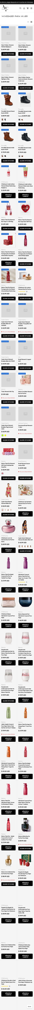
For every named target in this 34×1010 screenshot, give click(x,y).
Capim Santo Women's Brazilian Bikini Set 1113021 (8, 360)
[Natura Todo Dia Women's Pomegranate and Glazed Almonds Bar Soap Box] (8, 240)
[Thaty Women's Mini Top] (8, 380)
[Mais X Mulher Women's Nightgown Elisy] (8, 65)
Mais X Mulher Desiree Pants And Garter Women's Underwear (25, 79)
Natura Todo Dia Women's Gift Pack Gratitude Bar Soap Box (8, 465)
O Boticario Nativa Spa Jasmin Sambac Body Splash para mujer (24, 946)
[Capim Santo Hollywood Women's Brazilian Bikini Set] (25, 526)
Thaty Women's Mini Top (7, 391)
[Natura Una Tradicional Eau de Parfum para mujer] (8, 933)
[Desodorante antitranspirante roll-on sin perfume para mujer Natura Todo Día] (8, 675)
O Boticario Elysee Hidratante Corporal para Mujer (8, 615)
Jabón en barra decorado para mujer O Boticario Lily (25, 981)
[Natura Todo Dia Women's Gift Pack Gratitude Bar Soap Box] (8, 452)
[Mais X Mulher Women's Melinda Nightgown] (8, 33)
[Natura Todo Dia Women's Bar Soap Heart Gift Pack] (25, 208)
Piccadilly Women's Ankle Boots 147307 (24, 112)
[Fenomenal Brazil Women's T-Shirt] (25, 414)
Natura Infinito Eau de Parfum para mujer (24, 837)
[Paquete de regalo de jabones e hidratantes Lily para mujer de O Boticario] (8, 896)
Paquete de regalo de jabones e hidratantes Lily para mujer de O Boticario (8, 909)
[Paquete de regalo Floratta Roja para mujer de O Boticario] (25, 860)
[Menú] (31, 8)
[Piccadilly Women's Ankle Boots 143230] (25, 136)
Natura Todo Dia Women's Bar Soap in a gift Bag (8, 220)
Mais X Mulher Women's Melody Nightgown (24, 46)
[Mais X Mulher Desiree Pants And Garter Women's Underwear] (25, 65)
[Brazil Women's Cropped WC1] (25, 348)
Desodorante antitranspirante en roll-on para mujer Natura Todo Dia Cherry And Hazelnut (25, 689)
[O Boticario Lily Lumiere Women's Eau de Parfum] (25, 276)
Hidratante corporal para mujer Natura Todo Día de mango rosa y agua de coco (8, 765)
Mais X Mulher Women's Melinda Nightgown (7, 46)
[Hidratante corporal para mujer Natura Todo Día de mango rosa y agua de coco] (8, 751)
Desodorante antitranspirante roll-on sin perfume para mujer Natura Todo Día (7, 689)
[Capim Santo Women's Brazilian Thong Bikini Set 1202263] (25, 310)
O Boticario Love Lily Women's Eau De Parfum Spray (7, 539)
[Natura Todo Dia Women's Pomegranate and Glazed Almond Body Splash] (25, 240)
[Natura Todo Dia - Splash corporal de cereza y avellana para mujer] (8, 824)
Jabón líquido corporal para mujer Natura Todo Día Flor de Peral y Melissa (8, 726)
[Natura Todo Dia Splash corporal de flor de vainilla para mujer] (8, 563)
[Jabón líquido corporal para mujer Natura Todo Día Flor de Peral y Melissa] (8, 712)
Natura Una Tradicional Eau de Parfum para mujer (8, 945)
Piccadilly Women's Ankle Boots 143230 (24, 148)
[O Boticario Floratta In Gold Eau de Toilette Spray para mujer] (8, 969)
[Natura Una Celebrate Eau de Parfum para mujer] (8, 860)
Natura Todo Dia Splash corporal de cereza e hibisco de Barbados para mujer (25, 766)
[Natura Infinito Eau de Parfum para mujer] (25, 824)
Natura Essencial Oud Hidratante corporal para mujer (25, 615)
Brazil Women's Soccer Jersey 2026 (24, 464)
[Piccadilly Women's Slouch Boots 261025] (8, 100)
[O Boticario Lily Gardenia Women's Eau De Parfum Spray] (25, 490)
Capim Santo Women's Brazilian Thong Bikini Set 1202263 (24, 323)
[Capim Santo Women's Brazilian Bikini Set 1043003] (8, 310)
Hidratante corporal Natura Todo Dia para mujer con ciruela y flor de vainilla (24, 577)
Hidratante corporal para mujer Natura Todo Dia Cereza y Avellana (25, 802)
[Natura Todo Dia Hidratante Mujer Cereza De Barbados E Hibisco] (8, 789)
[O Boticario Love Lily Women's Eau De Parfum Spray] (8, 526)
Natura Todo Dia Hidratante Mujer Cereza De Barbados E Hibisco (7, 802)
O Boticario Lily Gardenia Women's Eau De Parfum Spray (24, 503)
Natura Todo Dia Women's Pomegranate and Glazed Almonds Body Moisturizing (8, 289)
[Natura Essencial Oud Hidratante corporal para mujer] (25, 602)
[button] (28, 8)
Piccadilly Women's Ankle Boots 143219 (7, 148)
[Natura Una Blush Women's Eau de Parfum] (25, 380)
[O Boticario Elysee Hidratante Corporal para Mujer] (8, 602)
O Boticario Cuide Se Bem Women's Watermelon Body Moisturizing (25, 185)
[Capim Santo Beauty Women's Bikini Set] (8, 490)
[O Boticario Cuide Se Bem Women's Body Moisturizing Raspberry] (8, 172)
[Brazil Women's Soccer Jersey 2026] (25, 452)
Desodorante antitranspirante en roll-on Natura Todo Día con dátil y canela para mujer (25, 652)
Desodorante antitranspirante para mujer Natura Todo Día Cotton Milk (24, 910)
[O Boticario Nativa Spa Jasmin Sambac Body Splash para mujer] (25, 933)
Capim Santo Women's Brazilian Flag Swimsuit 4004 (7, 427)
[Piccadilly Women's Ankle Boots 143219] (8, 136)
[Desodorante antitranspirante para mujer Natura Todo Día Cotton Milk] (25, 896)
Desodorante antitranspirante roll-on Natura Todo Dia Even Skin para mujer (8, 652)
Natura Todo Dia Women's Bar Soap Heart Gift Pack (25, 220)
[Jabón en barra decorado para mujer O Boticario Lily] (25, 969)
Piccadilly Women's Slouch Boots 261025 (8, 112)
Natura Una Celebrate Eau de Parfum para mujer (8, 872)
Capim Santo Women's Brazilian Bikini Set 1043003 (7, 323)
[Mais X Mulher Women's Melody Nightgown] (25, 33)
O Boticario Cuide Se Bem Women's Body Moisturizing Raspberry (8, 185)
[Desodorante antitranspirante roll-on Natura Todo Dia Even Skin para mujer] (8, 638)
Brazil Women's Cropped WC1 (24, 360)
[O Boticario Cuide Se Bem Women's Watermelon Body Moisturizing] (25, 172)
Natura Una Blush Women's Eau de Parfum (25, 392)
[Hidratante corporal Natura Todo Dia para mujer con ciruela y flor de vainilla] (25, 563)
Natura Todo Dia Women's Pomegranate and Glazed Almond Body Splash (25, 253)
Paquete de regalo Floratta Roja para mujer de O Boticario (24, 873)
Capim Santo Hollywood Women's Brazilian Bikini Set (25, 539)
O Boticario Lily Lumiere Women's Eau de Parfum (24, 288)
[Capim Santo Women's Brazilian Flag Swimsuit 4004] (8, 414)
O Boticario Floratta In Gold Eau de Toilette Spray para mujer (8, 982)
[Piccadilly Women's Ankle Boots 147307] (25, 100)
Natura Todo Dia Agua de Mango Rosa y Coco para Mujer (25, 726)
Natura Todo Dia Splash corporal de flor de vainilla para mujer (7, 576)
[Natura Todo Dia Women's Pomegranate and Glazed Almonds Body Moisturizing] (8, 276)
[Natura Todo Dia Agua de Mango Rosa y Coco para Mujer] (25, 712)
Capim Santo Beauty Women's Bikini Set (6, 502)
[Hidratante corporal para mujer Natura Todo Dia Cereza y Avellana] (25, 789)
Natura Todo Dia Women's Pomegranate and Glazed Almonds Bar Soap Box (8, 253)
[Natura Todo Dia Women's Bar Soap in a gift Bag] (8, 208)
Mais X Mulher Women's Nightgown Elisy (7, 78)
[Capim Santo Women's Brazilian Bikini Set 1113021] (8, 348)
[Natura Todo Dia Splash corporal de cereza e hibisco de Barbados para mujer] (25, 751)
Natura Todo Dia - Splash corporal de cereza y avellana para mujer (7, 837)
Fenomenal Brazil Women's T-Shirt (25, 426)
